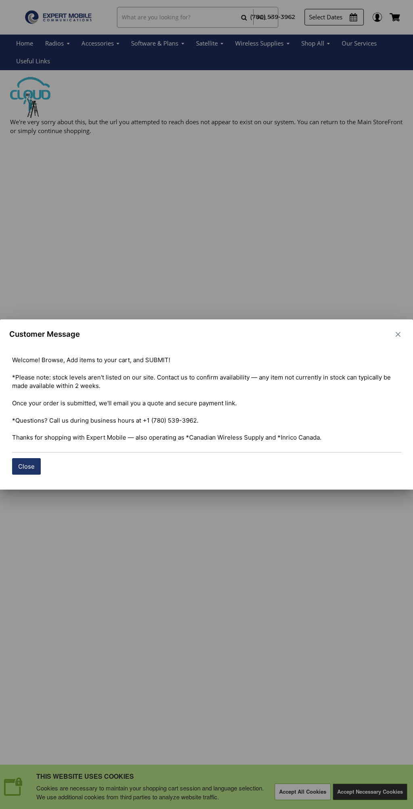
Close (26, 466)
